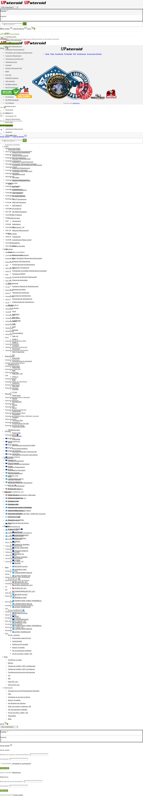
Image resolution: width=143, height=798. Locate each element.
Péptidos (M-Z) (10, 258)
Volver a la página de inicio (9, 44)
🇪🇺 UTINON (16, 560)
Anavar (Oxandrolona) (20, 156)
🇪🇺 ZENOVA (16, 563)
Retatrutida (9, 290)
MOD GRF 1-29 (10, 268)
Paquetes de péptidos (16, 520)
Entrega (8, 431)
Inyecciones (8, 249)
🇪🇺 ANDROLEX (17, 532)
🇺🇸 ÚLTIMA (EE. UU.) (19, 588)
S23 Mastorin (17, 205)
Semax (7, 299)
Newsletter (8, 630)
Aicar (7, 205)
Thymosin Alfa (17, 420)
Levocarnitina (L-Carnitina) (22, 361)
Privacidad (68, 54)
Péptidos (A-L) (10, 199)
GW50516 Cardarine (19, 190)
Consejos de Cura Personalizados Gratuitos (23, 691)
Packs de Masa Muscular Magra (19, 511)
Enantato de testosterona (21, 296)
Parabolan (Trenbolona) (20, 268)
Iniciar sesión (4, 768)
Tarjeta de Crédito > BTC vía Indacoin (17, 580)
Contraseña (5, 759)
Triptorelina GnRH (11, 321)
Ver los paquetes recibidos (21, 651)
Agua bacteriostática (20, 448)
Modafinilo (8, 132)
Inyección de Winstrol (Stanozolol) (24, 277)
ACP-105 (15, 187)
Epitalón (8, 224)
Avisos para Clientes (94, 54)
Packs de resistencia (11, 400)
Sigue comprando (6, 125)
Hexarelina (8, 243)
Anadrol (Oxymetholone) (21, 152)
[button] (71, 737)
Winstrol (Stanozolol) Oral (21, 181)
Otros (7, 337)
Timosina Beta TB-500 (20, 424)
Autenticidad (9, 549)
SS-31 (7, 302)
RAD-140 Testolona (19, 202)
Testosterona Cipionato (20, 293)
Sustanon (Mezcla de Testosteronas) (25, 286)
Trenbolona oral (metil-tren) (14, 59)
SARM (10, 184)
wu (6, 586)
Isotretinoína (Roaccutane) (14, 129)
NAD (6, 274)
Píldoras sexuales (18, 246)
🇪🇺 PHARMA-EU (18, 554)
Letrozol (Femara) (14, 480)
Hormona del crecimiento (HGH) (23, 445)
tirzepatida (8, 309)
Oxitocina (8, 277)
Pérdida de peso (10, 106)
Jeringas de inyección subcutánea (25, 455)
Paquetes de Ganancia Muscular (20, 507)
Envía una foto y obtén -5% (22, 654)
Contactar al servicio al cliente (15, 611)
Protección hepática (11, 388)
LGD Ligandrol (17, 193)
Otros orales (12, 234)
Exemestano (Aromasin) (16, 470)
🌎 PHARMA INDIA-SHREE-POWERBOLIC (27, 601)
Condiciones (81, 54)
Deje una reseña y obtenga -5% (19, 706)
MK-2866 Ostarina (18, 196)
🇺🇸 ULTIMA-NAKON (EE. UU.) (14, 492)
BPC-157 (8, 212)
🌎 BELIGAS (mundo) (19, 566)
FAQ (6, 608)
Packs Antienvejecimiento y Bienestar (17, 397)
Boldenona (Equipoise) (12, 148)
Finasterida (16, 237)
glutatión (8, 240)
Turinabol (15, 177)
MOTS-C (8, 271)
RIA (6, 590)
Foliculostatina (17, 333)
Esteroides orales (10, 37)
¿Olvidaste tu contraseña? (21, 763)
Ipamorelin (16, 358)
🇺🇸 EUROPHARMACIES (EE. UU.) (23, 591)
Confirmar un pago (11, 571)
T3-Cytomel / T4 (10, 116)
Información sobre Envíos (21, 638)
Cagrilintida (9, 215)
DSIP (7, 221)
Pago (7, 567)
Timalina (8, 312)
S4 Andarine (16, 209)
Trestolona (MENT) (11, 167)
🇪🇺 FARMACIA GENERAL (21, 545)
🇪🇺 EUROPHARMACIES (12, 441)
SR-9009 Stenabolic (19, 212)
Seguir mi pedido (10, 555)
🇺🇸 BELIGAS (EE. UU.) (20, 582)
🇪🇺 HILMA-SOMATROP (20, 548)
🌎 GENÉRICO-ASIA (11, 476)
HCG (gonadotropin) (11, 372)
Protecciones (9, 356)
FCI (13, 355)
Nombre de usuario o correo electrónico (15, 755)
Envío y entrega (14, 635)
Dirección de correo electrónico (12, 781)
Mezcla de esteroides (20, 280)
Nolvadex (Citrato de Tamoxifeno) (20, 483)
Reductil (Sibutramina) (12, 119)
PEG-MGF (8, 281)
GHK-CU (8, 230)
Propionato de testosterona (22, 299)
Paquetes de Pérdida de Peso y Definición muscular (22, 416)
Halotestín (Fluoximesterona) (14, 49)
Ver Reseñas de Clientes (16, 703)
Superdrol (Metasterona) (13, 56)
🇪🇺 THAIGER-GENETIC (20, 551)
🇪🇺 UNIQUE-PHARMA (19, 557)
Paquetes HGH (10, 407)
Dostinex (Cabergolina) (16, 467)
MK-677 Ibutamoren (19, 199)
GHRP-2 (8, 233)
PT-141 (7, 287)
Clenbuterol (9, 110)
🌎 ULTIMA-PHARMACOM (21, 576)
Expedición (59, 54)
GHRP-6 (8, 236)
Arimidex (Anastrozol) (16, 461)
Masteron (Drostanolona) (21, 261)
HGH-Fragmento (18, 352)
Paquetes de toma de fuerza (18, 523)
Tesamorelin (16, 411)
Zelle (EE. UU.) (10, 593)
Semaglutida (9, 296)
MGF (6, 265)
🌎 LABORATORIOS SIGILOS (22, 573)
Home (47, 54)
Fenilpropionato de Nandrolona (23, 265)
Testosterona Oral (11, 62)
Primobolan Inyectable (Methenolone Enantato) (29, 271)
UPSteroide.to (76, 103)
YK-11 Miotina (9, 103)
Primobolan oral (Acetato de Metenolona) (18, 53)
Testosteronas (9, 176)
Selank (7, 293)
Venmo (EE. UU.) (14, 685)
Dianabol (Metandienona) (13, 46)
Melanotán (8, 262)
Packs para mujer (14, 517)
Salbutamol (16, 224)
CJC (6, 218)
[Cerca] (1, 110)
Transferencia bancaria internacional (21, 672)
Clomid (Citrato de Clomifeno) (15, 363)
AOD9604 (8, 208)
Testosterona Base (19, 289)
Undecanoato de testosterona (23, 302)
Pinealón (15, 389)
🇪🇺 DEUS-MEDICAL (11, 444)
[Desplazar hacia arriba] (1, 130)
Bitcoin (7, 574)
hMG (6, 375)
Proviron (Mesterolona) (16, 486)
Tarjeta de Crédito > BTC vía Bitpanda (21, 666)
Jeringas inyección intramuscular (24, 452)
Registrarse (16, 772)
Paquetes (8, 394)
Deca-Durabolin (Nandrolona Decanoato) (27, 258)
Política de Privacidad (20, 644)
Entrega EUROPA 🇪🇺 (11, 435)
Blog (6, 633)
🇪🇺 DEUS (15, 616)
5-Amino (8, 202)
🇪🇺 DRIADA (9, 448)
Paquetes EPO (9, 403)
